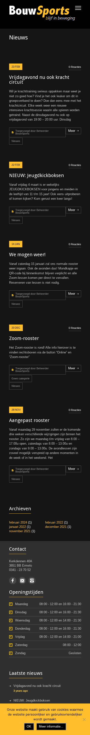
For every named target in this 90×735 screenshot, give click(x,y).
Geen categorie (21, 378)
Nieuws (16, 141)
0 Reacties (75, 66)
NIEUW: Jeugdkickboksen (36, 175)
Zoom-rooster (24, 338)
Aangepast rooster (29, 420)
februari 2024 (18, 522)
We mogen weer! (27, 254)
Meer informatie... (51, 726)
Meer (71, 131)
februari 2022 (54, 522)
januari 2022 (17, 527)
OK (29, 726)
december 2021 (55, 527)
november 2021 (19, 531)
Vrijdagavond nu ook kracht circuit (39, 79)
